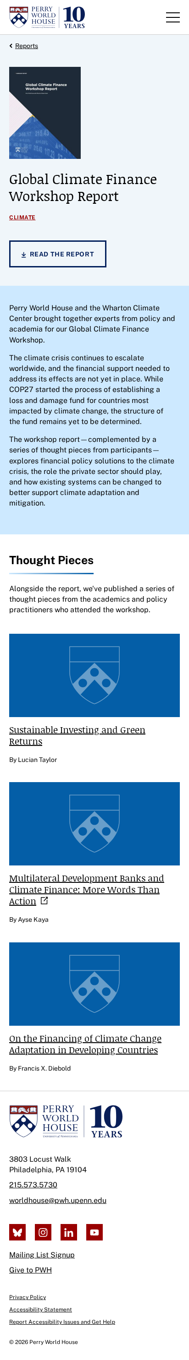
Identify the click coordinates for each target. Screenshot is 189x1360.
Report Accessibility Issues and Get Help (62, 1322)
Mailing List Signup (42, 1255)
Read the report (62, 254)
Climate (22, 217)
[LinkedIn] (69, 1232)
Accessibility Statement (40, 1309)
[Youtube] (94, 1232)
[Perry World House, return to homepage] (47, 17)
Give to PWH (30, 1270)
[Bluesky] (17, 1232)
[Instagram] (43, 1232)
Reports (26, 45)
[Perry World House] (65, 1121)
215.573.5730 (33, 1184)
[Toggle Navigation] (173, 17)
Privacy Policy (27, 1297)
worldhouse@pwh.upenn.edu (57, 1200)
